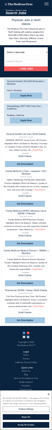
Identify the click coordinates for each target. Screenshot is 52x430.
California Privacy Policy (26, 362)
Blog (26, 374)
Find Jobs (27, 69)
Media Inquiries (26, 382)
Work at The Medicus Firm (26, 378)
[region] (26, 410)
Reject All (26, 417)
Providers (10, 10)
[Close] (49, 394)
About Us (26, 371)
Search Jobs (21, 10)
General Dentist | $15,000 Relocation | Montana (25, 82)
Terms (26, 355)
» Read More (37, 150)
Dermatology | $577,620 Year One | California (24, 107)
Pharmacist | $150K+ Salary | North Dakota (26, 290)
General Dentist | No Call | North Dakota (26, 134)
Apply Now (26, 95)
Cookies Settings (26, 409)
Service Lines (26, 389)
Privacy (26, 358)
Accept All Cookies (26, 425)
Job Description (25, 164)
